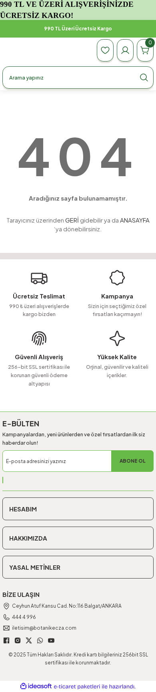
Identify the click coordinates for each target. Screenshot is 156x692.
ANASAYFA (135, 220)
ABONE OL (133, 461)
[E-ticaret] (77, 687)
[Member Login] (125, 50)
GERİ (72, 220)
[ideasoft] (36, 686)
